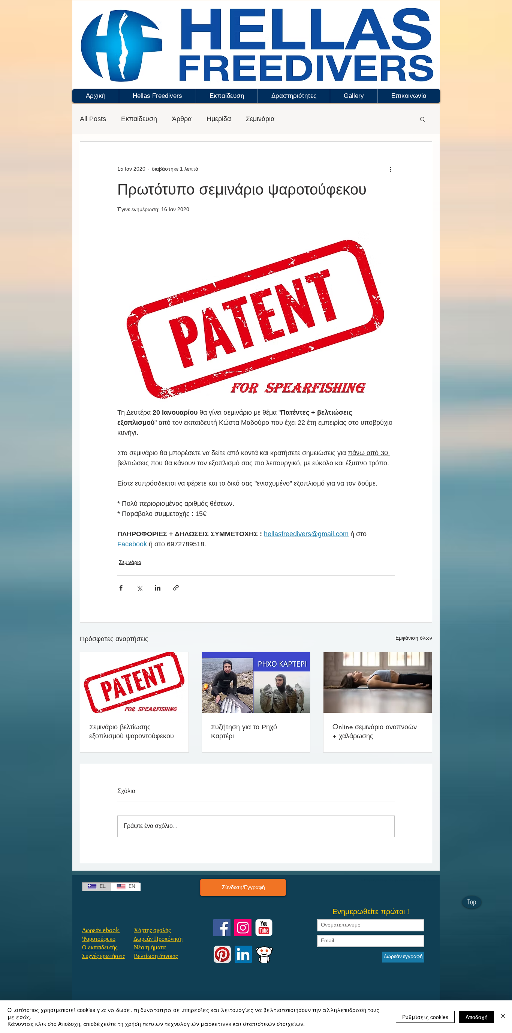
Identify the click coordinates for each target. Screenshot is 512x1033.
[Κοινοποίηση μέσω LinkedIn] (157, 587)
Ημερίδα (219, 119)
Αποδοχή (477, 1017)
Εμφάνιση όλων (413, 638)
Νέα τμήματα (150, 947)
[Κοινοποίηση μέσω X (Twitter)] (139, 587)
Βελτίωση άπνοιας (156, 956)
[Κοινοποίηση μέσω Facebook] (120, 587)
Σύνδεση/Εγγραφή (243, 887)
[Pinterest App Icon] (222, 954)
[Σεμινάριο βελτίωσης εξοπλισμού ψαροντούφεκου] (134, 682)
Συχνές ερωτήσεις (103, 956)
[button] (157, 96)
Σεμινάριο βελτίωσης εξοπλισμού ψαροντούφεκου (131, 731)
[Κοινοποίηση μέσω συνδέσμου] (176, 587)
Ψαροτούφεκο (98, 938)
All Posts (93, 119)
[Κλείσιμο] (503, 1016)
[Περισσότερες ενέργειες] (390, 168)
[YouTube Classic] (263, 927)
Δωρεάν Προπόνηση (158, 938)
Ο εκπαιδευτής (99, 947)
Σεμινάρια (260, 119)
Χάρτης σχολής (152, 930)
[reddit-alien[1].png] (264, 954)
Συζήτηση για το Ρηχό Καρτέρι (244, 731)
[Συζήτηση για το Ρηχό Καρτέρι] (256, 682)
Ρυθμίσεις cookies (425, 1017)
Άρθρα (182, 119)
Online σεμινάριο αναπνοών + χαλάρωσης (374, 731)
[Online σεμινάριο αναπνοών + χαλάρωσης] (377, 682)
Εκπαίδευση (139, 119)
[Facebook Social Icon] (222, 927)
